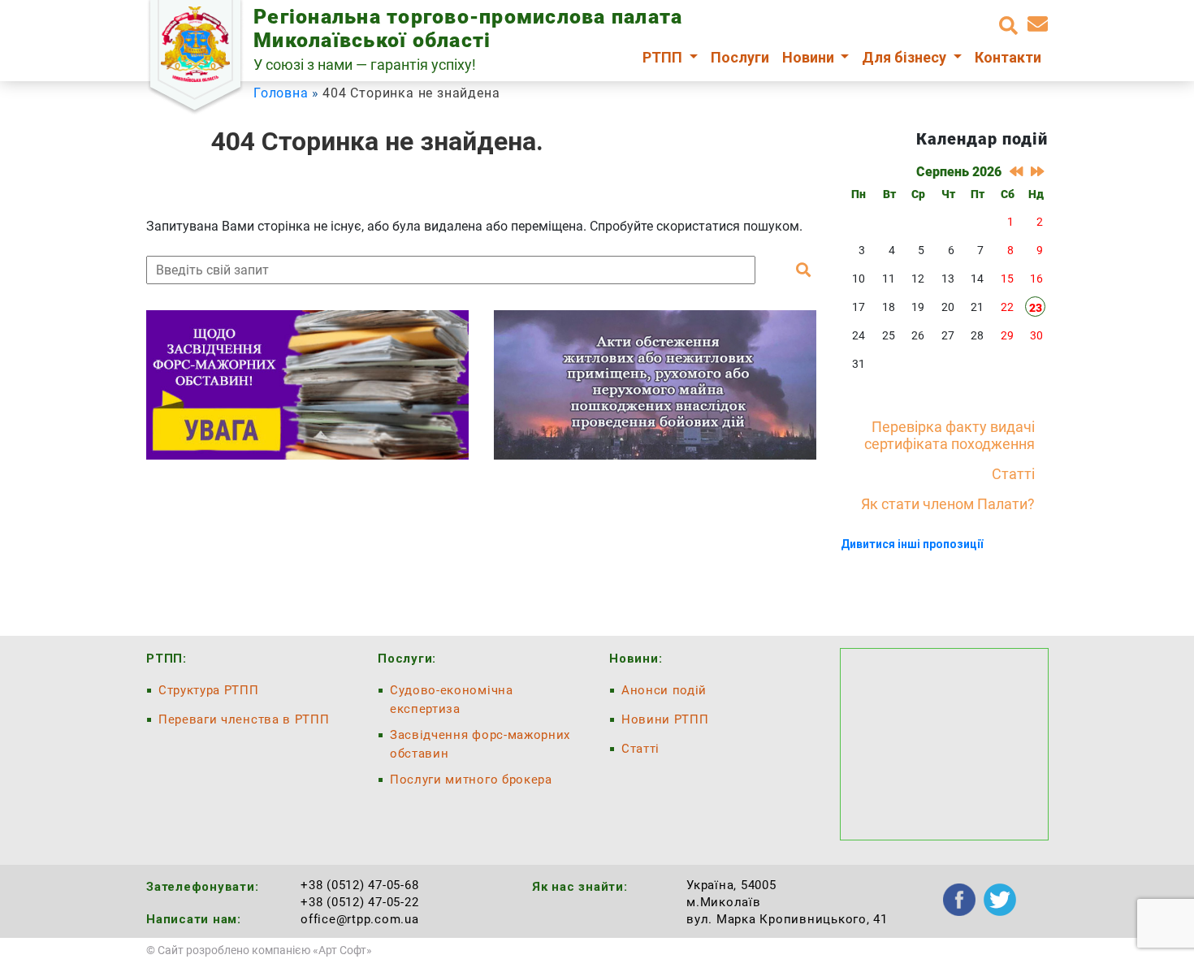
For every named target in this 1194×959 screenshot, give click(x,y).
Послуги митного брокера (471, 779)
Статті (1013, 473)
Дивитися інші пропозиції (912, 544)
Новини (809, 57)
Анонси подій (664, 690)
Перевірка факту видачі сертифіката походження (949, 435)
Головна (281, 93)
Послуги (740, 57)
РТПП (664, 57)
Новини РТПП (664, 719)
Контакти (1008, 57)
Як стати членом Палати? (948, 503)
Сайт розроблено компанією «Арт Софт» (265, 950)
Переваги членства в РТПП (243, 719)
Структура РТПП (208, 690)
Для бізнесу (906, 57)
